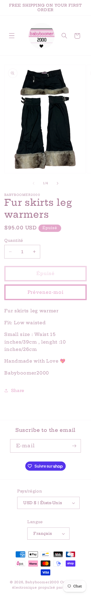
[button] (11, 35)
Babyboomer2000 (42, 582)
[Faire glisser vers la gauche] (33, 183)
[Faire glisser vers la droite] (57, 183)
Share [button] (17, 390)
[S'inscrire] (74, 446)
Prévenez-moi (45, 292)
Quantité (13, 240)
